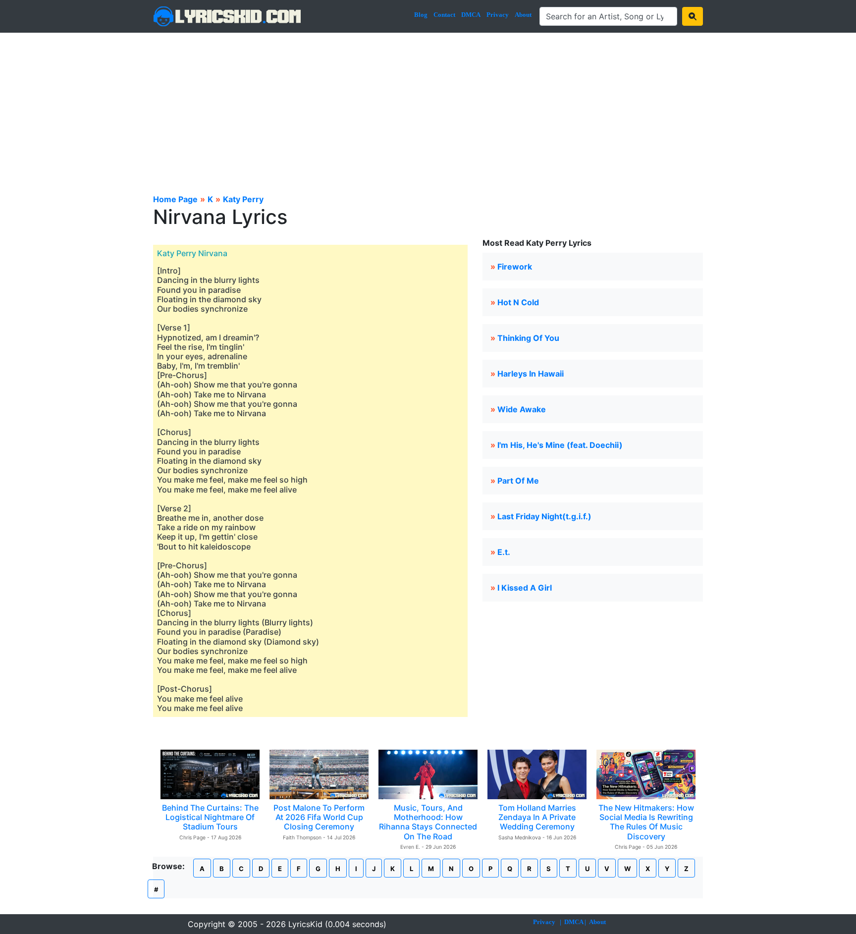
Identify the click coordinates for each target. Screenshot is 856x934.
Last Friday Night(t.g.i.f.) (544, 516)
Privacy (497, 14)
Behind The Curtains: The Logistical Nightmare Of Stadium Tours (210, 817)
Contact (444, 14)
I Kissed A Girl (524, 588)
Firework (514, 267)
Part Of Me (518, 481)
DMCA (471, 14)
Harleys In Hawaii (530, 374)
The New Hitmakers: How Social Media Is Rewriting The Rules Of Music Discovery (646, 822)
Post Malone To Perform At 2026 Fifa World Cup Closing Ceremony (319, 817)
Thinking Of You (528, 338)
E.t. (503, 552)
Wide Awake (521, 409)
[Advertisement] (428, 107)
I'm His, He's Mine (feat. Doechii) (560, 445)
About (523, 14)
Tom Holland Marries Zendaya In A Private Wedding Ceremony (537, 817)
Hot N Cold (518, 302)
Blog (421, 14)
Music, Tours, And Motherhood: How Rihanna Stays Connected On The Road (428, 822)
